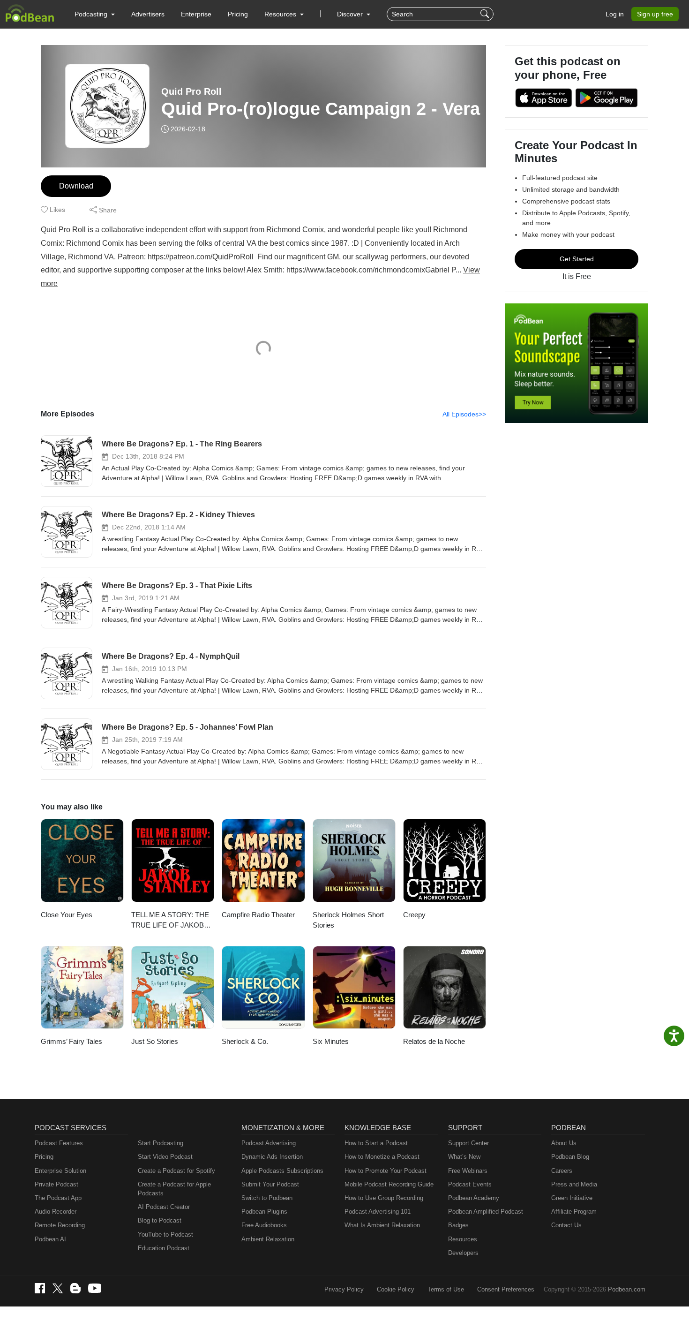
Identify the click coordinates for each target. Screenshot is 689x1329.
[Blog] (75, 1288)
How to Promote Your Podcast (385, 1170)
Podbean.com (626, 1289)
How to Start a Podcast (376, 1143)
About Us (564, 1143)
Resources (462, 1239)
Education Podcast (163, 1248)
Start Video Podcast (165, 1156)
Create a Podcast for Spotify (176, 1170)
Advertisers (148, 14)
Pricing (238, 14)
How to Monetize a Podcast (381, 1156)
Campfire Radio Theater (258, 915)
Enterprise (196, 14)
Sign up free (655, 14)
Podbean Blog (570, 1156)
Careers (561, 1170)
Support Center (468, 1143)
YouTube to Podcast (165, 1234)
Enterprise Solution (60, 1170)
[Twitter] (57, 1288)
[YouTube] (94, 1288)
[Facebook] (40, 1288)
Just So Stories (154, 1041)
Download (76, 186)
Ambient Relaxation (267, 1239)
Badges (458, 1225)
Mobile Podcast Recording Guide (389, 1184)
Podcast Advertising (268, 1143)
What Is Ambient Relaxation (382, 1225)
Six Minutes (331, 1041)
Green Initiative (571, 1197)
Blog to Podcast (159, 1220)
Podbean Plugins (264, 1211)
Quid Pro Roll (191, 91)
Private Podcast (56, 1184)
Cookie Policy (395, 1289)
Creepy (414, 915)
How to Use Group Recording (383, 1197)
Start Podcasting (160, 1143)
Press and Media (574, 1184)
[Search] (486, 14)
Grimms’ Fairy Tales (71, 1041)
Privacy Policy (344, 1289)
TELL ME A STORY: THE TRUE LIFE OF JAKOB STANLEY (170, 921)
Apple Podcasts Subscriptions (282, 1170)
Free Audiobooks (264, 1225)
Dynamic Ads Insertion (272, 1156)
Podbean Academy (473, 1197)
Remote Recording (60, 1225)
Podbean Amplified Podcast (485, 1211)
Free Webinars (467, 1170)
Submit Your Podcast (270, 1184)
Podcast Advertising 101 (377, 1211)
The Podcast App (58, 1197)
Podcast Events (470, 1184)
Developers (463, 1252)
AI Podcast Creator (164, 1206)
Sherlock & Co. (245, 1041)
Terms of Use (445, 1289)
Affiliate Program (574, 1211)
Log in (615, 14)
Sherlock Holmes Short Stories (348, 920)
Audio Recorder (55, 1211)
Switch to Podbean (266, 1197)
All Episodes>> (464, 414)
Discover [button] (351, 14)
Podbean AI (50, 1239)
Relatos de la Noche (434, 1041)
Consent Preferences (505, 1289)
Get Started (577, 259)
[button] (95, 14)
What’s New (464, 1156)
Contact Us (566, 1225)
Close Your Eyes (66, 915)
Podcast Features (59, 1143)
